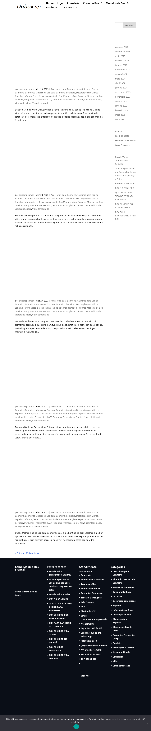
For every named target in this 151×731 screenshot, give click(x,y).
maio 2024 (120, 78)
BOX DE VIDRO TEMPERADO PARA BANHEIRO (55, 189)
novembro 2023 (123, 96)
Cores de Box (91, 3)
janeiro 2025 (121, 65)
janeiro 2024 (121, 87)
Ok (76, 726)
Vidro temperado (40, 103)
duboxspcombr (26, 89)
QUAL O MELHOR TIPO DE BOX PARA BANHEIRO (124, 196)
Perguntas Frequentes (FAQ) (38, 99)
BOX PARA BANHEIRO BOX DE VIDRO (47, 401)
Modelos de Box (115, 3)
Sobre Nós (73, 3)
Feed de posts (122, 135)
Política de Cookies (90, 588)
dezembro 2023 (123, 92)
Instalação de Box (53, 96)
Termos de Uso (88, 584)
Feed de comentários (125, 140)
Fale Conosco (87, 602)
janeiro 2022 (121, 105)
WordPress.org (122, 145)
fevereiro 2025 (122, 60)
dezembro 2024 (123, 69)
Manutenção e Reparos (74, 96)
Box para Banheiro (56, 92)
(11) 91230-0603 (89, 645)
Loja (60, 3)
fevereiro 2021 (122, 110)
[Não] (147, 723)
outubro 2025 (121, 47)
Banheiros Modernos (35, 92)
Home (50, 3)
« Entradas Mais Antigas (27, 553)
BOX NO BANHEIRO (124, 188)
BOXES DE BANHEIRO (34, 295)
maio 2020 (120, 114)
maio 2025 (120, 56)
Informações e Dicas (34, 96)
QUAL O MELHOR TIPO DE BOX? (43, 507)
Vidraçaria (20, 103)
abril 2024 (120, 83)
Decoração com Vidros (87, 92)
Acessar (119, 131)
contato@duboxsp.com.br (94, 619)
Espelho (19, 96)
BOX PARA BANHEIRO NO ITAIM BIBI (125, 216)
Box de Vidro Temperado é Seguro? (121, 160)
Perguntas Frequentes (92, 593)
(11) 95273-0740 (89, 640)
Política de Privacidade (92, 579)
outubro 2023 (121, 101)
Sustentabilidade (92, 99)
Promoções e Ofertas (73, 99)
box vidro (70, 92)
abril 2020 (120, 119)
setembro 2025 (122, 51)
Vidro (28, 103)
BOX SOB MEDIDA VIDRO (37, 84)
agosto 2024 (121, 74)
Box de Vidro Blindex (125, 183)
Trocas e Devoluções (91, 597)
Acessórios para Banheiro (63, 89)
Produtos (52, 7)
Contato (69, 7)
